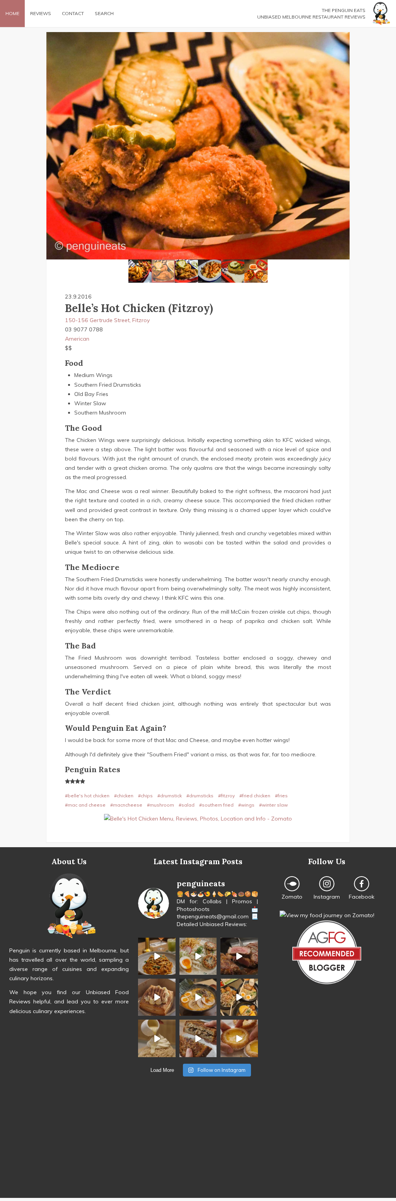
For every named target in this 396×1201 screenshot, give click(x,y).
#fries (281, 795)
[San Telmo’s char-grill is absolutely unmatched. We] (239, 956)
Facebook (361, 896)
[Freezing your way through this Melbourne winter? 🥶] (198, 997)
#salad (187, 805)
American (77, 338)
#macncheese (126, 805)
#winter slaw (273, 805)
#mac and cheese (85, 805)
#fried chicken (254, 795)
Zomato (292, 896)
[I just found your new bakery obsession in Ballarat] (156, 997)
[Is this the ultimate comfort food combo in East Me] (198, 1038)
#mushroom (160, 805)
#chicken (123, 795)
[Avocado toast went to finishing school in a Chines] (198, 956)
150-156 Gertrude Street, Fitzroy (107, 320)
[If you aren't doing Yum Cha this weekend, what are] (239, 1038)
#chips (145, 795)
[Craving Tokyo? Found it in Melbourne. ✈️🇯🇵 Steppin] (239, 997)
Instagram (327, 896)
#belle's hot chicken (87, 795)
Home (12, 13)
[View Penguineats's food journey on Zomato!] (327, 915)
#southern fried (216, 805)
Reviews (40, 13)
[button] (53, 146)
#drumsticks (199, 795)
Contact (73, 13)
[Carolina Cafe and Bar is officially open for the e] (156, 956)
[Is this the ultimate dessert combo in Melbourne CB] (156, 1038)
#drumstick (169, 795)
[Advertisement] (198, 1144)
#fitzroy (226, 795)
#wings (246, 805)
